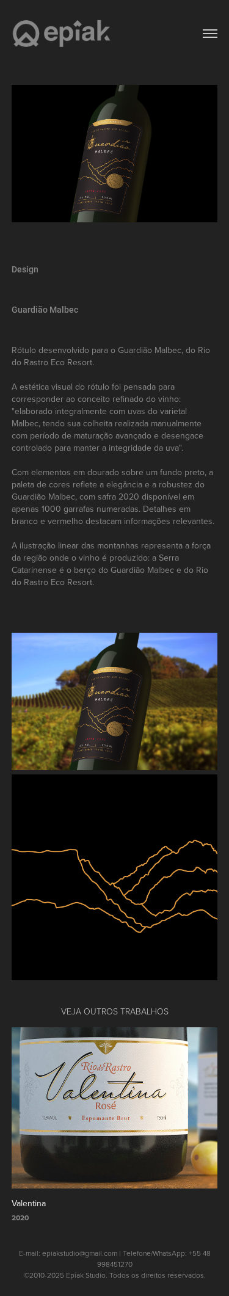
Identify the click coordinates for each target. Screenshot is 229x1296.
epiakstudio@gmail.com (79, 1253)
